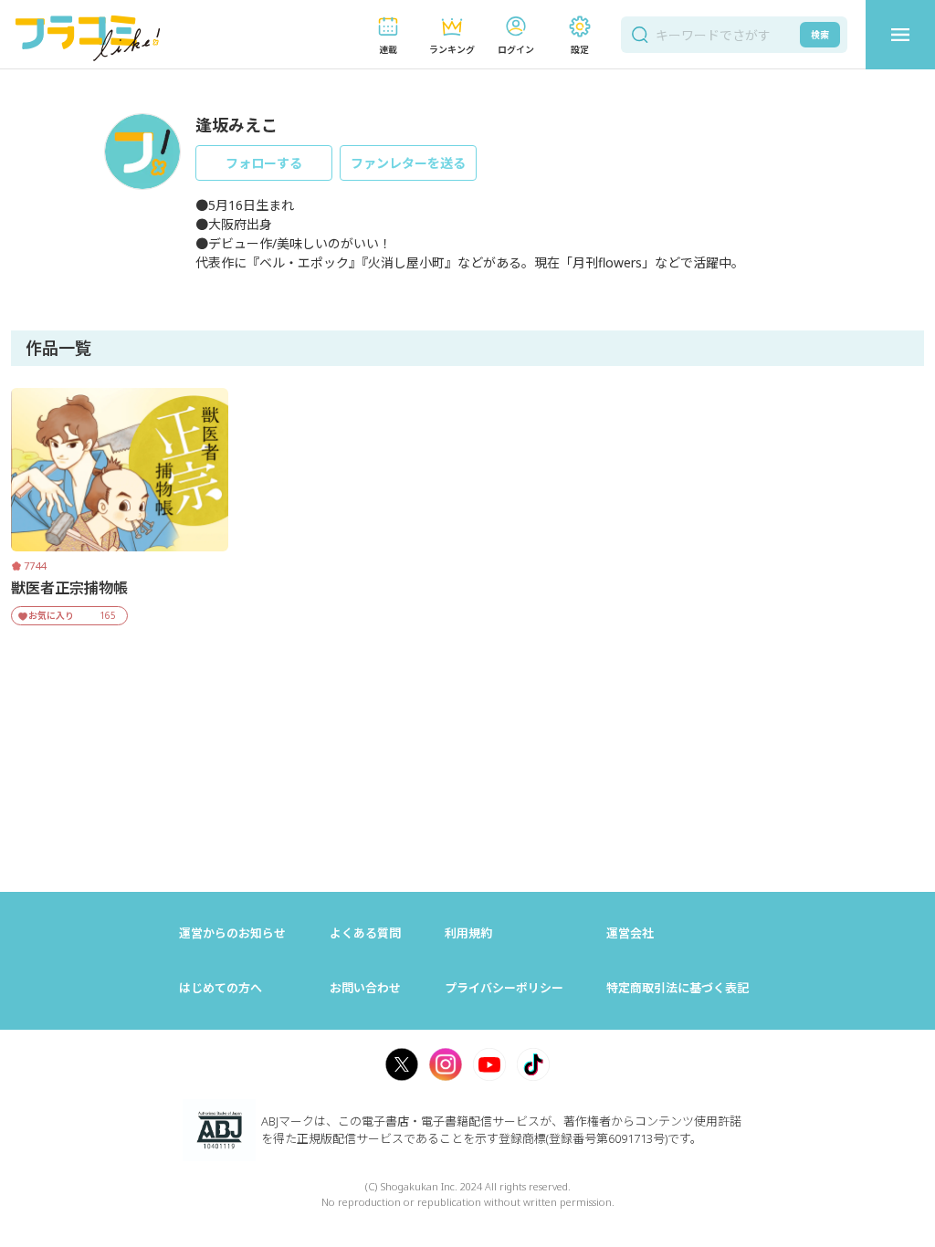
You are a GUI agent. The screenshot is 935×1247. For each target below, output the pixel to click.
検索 (820, 34)
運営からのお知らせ (232, 933)
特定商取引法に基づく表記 (677, 988)
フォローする (264, 163)
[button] (388, 35)
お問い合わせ (365, 988)
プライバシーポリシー (504, 988)
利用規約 (468, 933)
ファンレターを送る (408, 163)
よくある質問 (365, 933)
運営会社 (630, 933)
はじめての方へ (220, 988)
